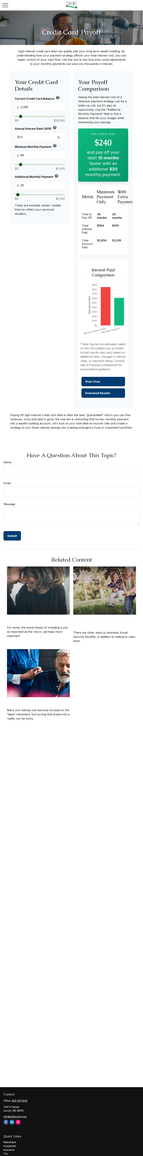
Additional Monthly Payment (37, 176)
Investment (9, 1145)
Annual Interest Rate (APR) (36, 128)
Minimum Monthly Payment (36, 146)
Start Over (92, 381)
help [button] (58, 98)
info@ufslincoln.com (15, 1116)
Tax (5, 1153)
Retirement (9, 1142)
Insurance (9, 1149)
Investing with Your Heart (31, 618)
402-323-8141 (19, 1100)
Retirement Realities (26, 701)
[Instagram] (18, 1122)
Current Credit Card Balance (37, 98)
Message (9, 504)
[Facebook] (5, 1122)
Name (7, 462)
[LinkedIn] (12, 1122)
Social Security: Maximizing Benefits (99, 621)
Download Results (97, 393)
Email (6, 483)
